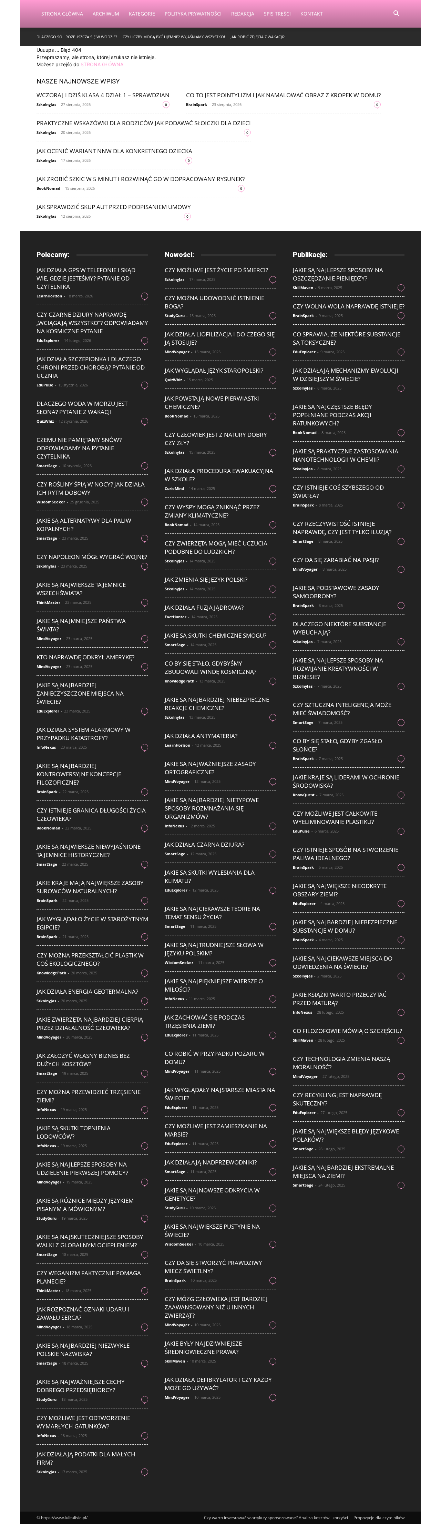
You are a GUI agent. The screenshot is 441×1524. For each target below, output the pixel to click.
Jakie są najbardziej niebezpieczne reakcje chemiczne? (217, 704)
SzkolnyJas (46, 104)
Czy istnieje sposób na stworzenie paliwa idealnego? (345, 854)
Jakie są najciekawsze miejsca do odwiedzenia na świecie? (342, 962)
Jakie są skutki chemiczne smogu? (215, 635)
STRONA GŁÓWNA (102, 64)
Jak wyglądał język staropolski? (214, 370)
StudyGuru (47, 1218)
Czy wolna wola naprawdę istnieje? (348, 306)
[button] (396, 14)
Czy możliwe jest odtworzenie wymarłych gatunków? (83, 1422)
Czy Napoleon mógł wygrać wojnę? (92, 557)
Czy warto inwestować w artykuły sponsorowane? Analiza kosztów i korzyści (276, 1518)
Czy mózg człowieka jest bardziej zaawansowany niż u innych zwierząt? (216, 1307)
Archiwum (106, 13)
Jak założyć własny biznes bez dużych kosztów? (83, 1060)
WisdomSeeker (51, 501)
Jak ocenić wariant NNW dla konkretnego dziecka (114, 151)
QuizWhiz (45, 421)
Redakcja (242, 13)
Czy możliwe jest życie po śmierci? (216, 270)
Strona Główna (62, 13)
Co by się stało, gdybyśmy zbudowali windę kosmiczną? (210, 667)
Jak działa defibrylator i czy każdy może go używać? (218, 1384)
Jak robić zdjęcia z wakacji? (257, 36)
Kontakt (311, 13)
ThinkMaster (48, 602)
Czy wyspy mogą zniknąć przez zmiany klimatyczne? (212, 511)
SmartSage (47, 465)
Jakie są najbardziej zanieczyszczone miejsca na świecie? (80, 693)
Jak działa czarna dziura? (204, 844)
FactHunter (175, 616)
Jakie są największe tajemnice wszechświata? (81, 589)
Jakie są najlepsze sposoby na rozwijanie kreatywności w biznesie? (338, 668)
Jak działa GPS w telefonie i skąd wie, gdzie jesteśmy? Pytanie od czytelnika (86, 278)
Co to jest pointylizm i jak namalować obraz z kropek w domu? (283, 95)
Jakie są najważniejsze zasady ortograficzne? (210, 768)
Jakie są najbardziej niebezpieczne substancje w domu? (345, 926)
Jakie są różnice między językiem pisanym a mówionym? (85, 1205)
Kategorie (142, 13)
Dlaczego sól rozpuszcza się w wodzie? (77, 36)
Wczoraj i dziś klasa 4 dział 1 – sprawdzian (103, 95)
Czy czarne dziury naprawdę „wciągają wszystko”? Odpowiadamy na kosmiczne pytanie (92, 323)
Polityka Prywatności (193, 13)
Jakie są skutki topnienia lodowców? (74, 1132)
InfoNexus (46, 747)
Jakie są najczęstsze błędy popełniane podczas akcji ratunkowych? (332, 415)
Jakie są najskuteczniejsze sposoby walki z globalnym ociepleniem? (90, 1241)
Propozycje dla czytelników (378, 1518)
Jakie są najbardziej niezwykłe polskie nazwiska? (83, 1349)
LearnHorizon (49, 295)
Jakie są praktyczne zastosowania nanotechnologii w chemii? (345, 455)
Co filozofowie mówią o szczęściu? (347, 1031)
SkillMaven (175, 1361)
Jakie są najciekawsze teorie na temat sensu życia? (212, 913)
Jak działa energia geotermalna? (87, 991)
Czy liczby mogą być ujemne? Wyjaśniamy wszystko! (174, 36)
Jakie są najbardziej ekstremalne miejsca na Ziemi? (343, 1171)
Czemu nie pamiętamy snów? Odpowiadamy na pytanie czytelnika (79, 448)
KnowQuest (304, 794)
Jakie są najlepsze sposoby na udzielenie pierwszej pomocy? (82, 1168)
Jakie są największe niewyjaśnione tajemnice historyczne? (89, 851)
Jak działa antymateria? (201, 736)
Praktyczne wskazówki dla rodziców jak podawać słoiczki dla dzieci (144, 123)
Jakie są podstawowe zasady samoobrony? (336, 592)
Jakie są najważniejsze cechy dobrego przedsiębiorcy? (81, 1386)
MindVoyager (49, 638)
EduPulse (45, 384)
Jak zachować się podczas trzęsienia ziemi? (205, 1021)
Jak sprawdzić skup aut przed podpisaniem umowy (114, 207)
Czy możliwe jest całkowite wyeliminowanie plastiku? (335, 817)
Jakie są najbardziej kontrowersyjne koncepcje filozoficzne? (79, 774)
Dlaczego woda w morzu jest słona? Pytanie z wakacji (82, 408)
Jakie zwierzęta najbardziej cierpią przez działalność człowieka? (90, 1023)
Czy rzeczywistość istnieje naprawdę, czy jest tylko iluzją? (342, 528)
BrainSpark (196, 104)
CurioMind (174, 488)
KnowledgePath (51, 972)
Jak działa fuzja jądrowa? (204, 607)
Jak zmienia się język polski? (206, 579)
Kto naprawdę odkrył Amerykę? (85, 657)
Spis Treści (277, 13)
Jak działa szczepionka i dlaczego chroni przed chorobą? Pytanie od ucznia (91, 367)
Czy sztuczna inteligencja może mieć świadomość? (342, 709)
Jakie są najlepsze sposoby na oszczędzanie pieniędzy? (338, 274)
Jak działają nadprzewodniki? (211, 1162)
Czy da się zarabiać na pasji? (336, 560)
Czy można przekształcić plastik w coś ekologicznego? (90, 959)
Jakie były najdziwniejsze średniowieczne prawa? (203, 1347)
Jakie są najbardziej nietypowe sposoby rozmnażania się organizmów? (212, 808)
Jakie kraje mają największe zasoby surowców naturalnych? (90, 887)
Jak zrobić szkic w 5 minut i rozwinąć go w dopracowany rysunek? (141, 179)
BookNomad (48, 188)
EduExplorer (48, 340)
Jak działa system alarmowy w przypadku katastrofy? (84, 734)
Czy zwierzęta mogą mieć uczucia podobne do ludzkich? (216, 547)
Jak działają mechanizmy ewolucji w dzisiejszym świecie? (345, 374)
